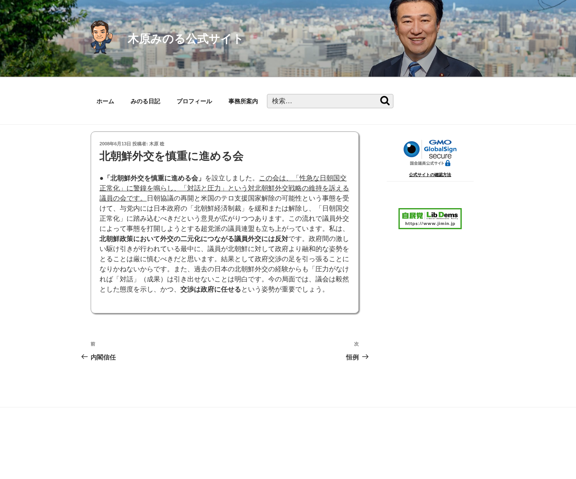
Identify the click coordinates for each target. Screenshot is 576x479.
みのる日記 (145, 101)
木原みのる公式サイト (186, 38)
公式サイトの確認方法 (430, 174)
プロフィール (194, 101)
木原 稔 (156, 143)
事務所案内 (243, 101)
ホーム (105, 101)
